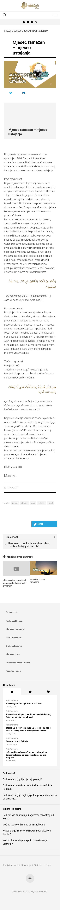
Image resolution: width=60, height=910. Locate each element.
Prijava (48, 865)
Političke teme (12, 700)
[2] (39, 409)
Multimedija (26, 865)
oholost (24, 503)
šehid (33, 503)
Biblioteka (38, 865)
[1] (42, 299)
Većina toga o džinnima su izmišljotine (24, 824)
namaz (15, 503)
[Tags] (48, 692)
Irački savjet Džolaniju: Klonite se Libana (24, 703)
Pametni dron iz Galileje (17, 741)
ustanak (41, 503)
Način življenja (40, 31)
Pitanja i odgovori (10, 865)
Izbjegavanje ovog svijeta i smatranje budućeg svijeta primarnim (14, 583)
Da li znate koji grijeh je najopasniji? (22, 779)
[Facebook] (24, 22)
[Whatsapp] (36, 22)
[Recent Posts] (12, 692)
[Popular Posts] (30, 692)
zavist (50, 503)
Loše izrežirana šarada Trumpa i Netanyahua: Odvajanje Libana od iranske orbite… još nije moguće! (26, 755)
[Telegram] (32, 22)
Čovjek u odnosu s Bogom (17, 31)
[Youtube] (28, 22)
